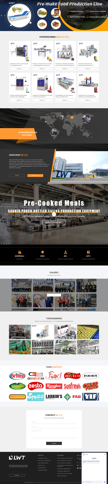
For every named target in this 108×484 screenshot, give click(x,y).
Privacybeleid (26, 482)
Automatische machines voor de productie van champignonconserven (19, 64)
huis (41, 2)
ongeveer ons (56, 2)
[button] (1, 15)
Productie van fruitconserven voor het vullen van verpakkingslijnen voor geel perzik (42, 64)
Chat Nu (19, 68)
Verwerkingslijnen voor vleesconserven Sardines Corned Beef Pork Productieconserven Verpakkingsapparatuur (65, 96)
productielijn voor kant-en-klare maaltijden (64, 473)
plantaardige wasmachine (42, 470)
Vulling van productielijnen (62, 475)
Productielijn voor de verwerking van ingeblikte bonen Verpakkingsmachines (87, 96)
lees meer (17, 175)
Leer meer (54, 295)
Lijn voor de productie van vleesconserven (64, 458)
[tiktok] (80, 468)
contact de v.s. (82, 2)
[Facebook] (77, 468)
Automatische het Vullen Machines (44, 460)
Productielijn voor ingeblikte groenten (64, 468)
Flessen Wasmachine (42, 467)
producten (47, 2)
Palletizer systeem (41, 465)
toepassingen (65, 2)
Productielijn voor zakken (42, 458)
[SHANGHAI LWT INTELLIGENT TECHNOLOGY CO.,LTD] (13, 3)
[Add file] (83, 482)
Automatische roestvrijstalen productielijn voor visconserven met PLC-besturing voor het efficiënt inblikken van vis (64, 64)
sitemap (31, 482)
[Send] (105, 482)
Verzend (54, 443)
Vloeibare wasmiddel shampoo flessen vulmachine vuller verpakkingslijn (18, 96)
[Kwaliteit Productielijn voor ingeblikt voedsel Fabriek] (54, 15)
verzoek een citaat (35, 175)
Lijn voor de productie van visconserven (64, 460)
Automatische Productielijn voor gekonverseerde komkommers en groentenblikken (85, 64)
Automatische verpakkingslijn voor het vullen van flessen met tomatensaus (42, 96)
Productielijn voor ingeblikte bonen (63, 471)
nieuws (74, 2)
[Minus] (105, 454)
